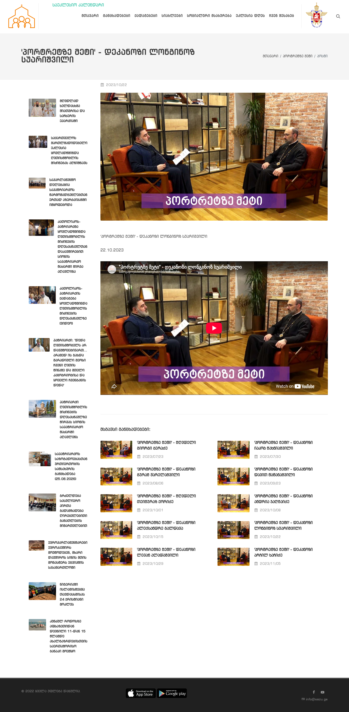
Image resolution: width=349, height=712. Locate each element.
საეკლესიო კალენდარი (78, 5)
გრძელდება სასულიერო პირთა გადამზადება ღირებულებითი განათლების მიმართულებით (73, 511)
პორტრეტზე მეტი (297, 56)
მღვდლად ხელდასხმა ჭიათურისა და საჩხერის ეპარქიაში (72, 111)
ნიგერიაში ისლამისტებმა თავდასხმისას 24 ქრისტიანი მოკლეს (72, 594)
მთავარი (270, 56)
